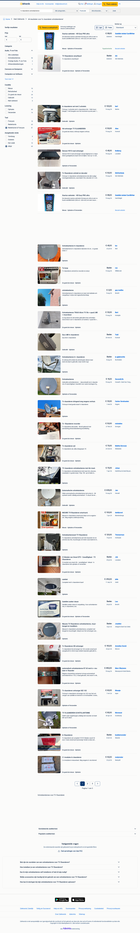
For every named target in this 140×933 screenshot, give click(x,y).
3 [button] (92, 784)
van (6, 36)
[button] (88, 3)
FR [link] (119, 4)
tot (20, 36)
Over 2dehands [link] (60, 914)
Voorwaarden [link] (49, 4)
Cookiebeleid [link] (99, 909)
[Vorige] (77, 783)
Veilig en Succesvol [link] (43, 909)
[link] (27, 4)
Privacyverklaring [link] (85, 909)
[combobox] (36, 11)
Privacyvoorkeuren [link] (113, 909)
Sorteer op (118, 24)
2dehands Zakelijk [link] (26, 909)
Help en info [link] (40, 4)
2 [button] (87, 784)
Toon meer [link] (8, 79)
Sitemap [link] (82, 914)
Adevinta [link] (72, 914)
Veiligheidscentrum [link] (61, 4)
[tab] (99, 27)
